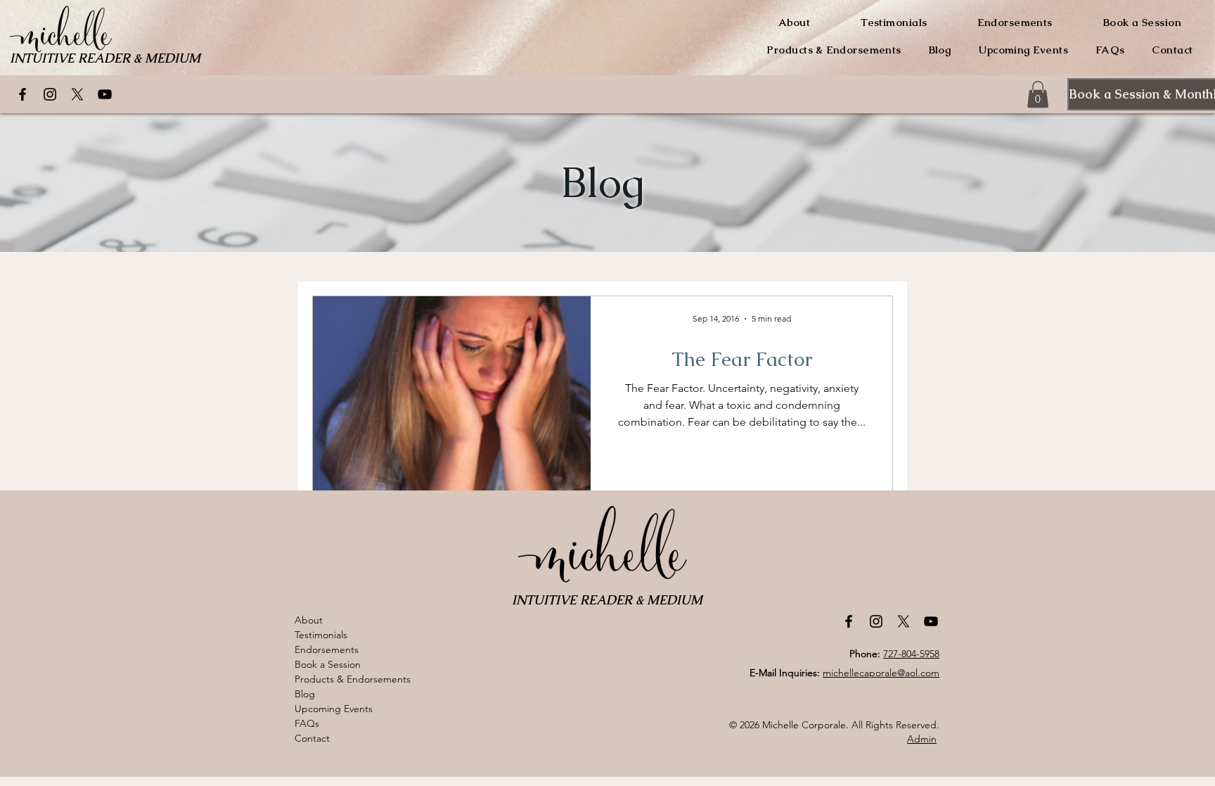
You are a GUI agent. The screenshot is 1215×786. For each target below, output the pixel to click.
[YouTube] (104, 94)
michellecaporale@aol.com (881, 672)
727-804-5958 (911, 653)
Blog (305, 693)
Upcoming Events (334, 708)
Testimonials (321, 634)
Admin (922, 739)
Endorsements (327, 649)
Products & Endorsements (353, 679)
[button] (1038, 94)
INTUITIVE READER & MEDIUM (105, 58)
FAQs (307, 723)
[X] (77, 94)
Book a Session (328, 664)
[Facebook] (22, 94)
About (309, 620)
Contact (312, 738)
